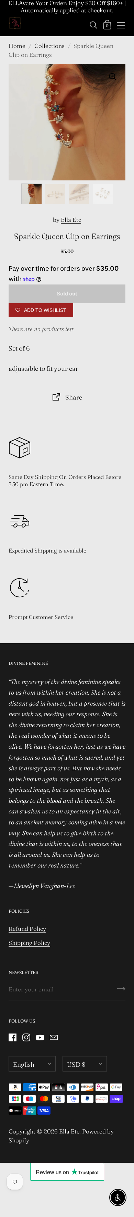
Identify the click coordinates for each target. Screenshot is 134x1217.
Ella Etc (71, 219)
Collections (49, 45)
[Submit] (121, 991)
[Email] (53, 1037)
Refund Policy (27, 928)
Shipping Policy (29, 942)
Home (17, 45)
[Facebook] (12, 1037)
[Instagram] (26, 1037)
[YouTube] (40, 1037)
